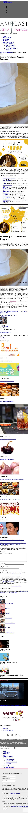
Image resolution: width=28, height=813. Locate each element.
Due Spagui (6, 191)
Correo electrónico (4, 566)
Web (1, 570)
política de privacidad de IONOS (8, 581)
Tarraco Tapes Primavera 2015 (5, 332)
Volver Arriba (3, 746)
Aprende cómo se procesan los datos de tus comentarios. (14, 592)
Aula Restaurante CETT (9, 178)
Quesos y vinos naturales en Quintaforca (7, 401)
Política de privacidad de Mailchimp (19, 806)
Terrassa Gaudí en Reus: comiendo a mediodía (13, 705)
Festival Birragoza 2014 (4, 519)
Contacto (8, 763)
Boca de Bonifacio (7, 180)
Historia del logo (10, 760)
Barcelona (2, 311)
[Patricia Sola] (2, 613)
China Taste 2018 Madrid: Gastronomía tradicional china (10, 499)
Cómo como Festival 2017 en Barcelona (7, 381)
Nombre (2, 563)
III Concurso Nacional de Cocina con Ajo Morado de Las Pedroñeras (12, 479)
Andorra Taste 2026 (5, 649)
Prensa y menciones (11, 762)
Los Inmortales (6, 195)
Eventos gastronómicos (6, 52)
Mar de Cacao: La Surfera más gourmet (13, 543)
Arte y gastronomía (8, 756)
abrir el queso (13, 301)
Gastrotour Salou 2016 (10, 544)
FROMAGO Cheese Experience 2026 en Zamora (12, 675)
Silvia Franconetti (6, 62)
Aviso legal (5, 1)
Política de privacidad (16, 586)
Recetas (5, 755)
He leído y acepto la (12, 586)
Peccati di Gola (6, 200)
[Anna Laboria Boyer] (2, 632)
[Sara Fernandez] (2, 618)
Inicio (4, 751)
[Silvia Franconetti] (2, 603)
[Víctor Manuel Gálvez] (2, 623)
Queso (6, 312)
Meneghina (5, 198)
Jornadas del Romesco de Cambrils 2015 (7, 459)
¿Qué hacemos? (10, 759)
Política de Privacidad (7, 2)
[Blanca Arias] (2, 627)
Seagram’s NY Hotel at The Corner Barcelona (8, 439)
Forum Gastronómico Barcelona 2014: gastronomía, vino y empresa (12, 540)
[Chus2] (2, 608)
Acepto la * (13, 793)
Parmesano (18, 311)
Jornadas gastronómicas (10, 311)
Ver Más (2, 338)
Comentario (3, 551)
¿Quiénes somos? (7, 758)
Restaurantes (3, 700)
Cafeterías (5, 753)
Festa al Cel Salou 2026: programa (8, 662)
